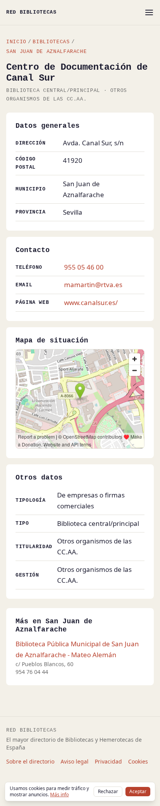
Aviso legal (75, 761)
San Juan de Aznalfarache (46, 52)
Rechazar (108, 791)
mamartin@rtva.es (93, 284)
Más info (59, 794)
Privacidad (108, 761)
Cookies (138, 761)
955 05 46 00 (84, 267)
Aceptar (137, 791)
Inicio (16, 42)
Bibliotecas (51, 42)
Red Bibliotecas (31, 12)
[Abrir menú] (149, 12)
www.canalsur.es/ (91, 302)
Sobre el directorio (30, 761)
